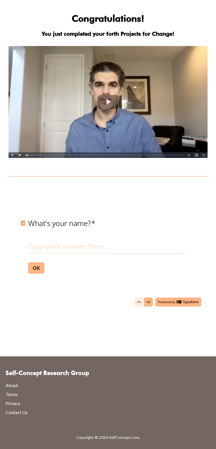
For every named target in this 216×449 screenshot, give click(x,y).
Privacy (13, 403)
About (12, 385)
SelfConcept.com (124, 437)
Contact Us (17, 412)
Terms (12, 394)
